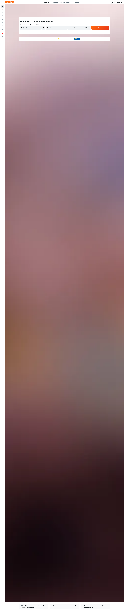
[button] (2, 2)
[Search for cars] (2, 12)
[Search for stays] (2, 9)
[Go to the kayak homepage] (9, 2)
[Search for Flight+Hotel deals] (2, 15)
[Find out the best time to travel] (2, 25)
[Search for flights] (2, 6)
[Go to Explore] (2, 19)
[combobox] (23, 24)
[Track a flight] (2, 22)
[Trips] (2, 29)
